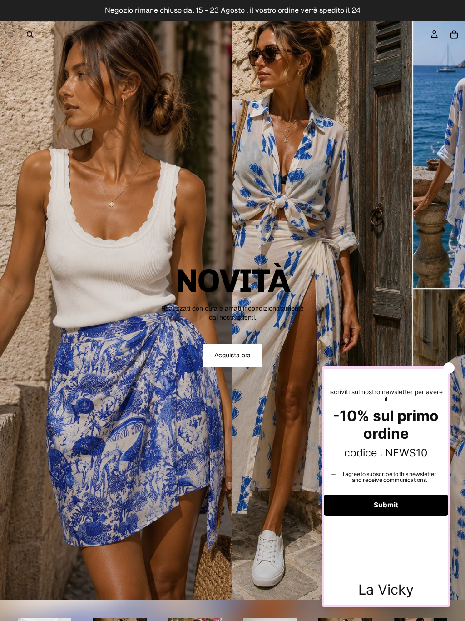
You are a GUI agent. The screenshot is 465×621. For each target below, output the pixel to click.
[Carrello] (454, 35)
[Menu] (10, 34)
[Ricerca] (30, 35)
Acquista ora (232, 355)
